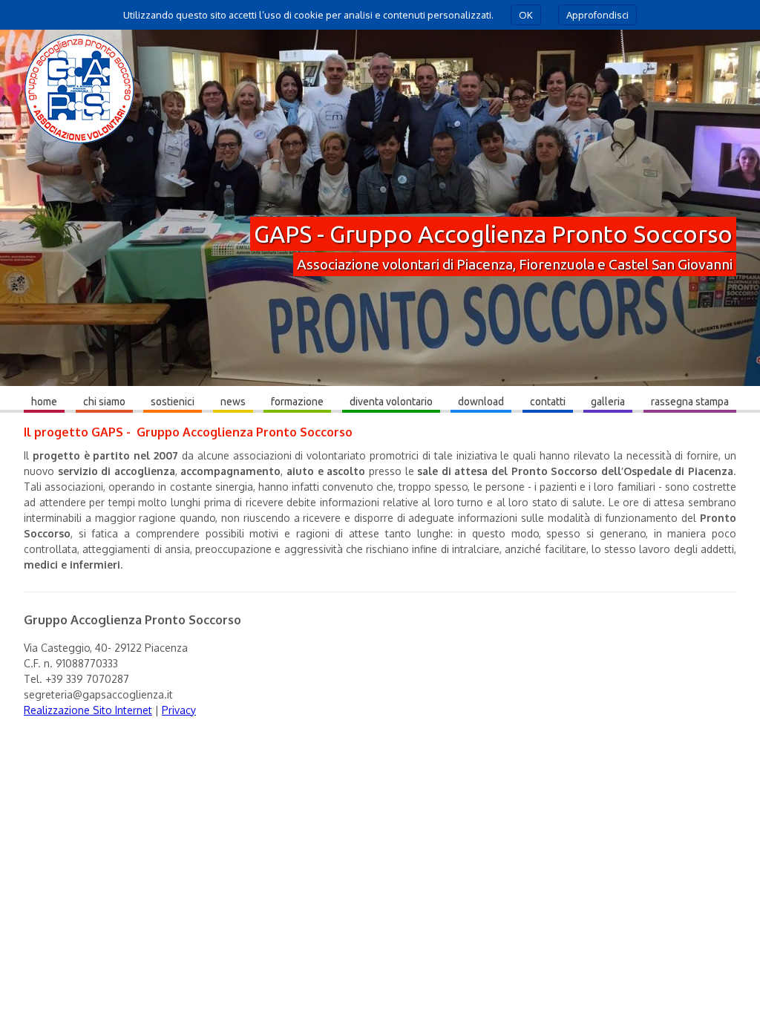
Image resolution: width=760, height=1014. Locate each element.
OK (526, 15)
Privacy (179, 710)
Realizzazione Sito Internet (88, 710)
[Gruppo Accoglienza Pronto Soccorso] (79, 144)
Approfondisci (597, 15)
